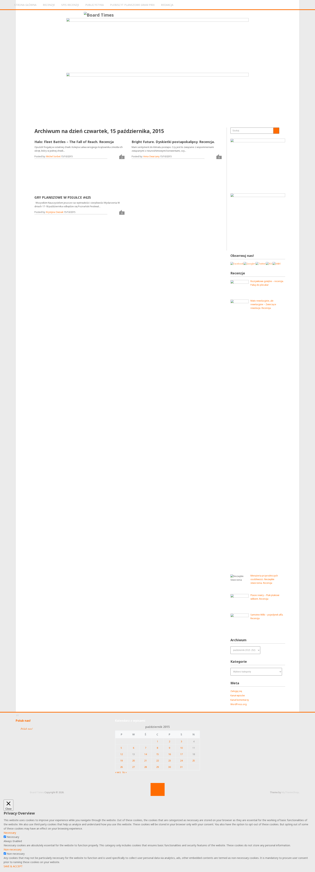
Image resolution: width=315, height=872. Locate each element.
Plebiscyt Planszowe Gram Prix (132, 5)
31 (181, 767)
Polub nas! (23, 721)
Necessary (13, 837)
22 (157, 760)
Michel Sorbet (53, 156)
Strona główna (25, 5)
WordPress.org (238, 704)
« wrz (118, 772)
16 (169, 754)
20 (133, 760)
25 (193, 760)
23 (169, 760)
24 (181, 760)
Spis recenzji (70, 5)
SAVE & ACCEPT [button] (13, 866)
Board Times (37, 792)
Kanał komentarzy (239, 699)
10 (181, 747)
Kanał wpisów (237, 695)
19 (121, 760)
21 (145, 760)
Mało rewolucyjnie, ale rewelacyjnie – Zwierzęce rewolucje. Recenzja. (263, 304)
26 (121, 767)
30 (169, 767)
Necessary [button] (10, 832)
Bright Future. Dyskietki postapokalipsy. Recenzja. (173, 142)
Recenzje (49, 5)
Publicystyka (94, 5)
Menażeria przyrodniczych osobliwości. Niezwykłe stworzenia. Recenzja (264, 579)
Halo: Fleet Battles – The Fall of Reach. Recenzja (74, 142)
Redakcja (167, 5)
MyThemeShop (290, 792)
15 (157, 754)
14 (145, 754)
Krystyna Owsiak (54, 212)
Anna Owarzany (151, 156)
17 (181, 754)
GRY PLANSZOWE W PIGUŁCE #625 (62, 197)
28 (145, 767)
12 (121, 754)
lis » (124, 772)
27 (133, 767)
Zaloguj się (236, 691)
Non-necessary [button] (13, 849)
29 (157, 767)
